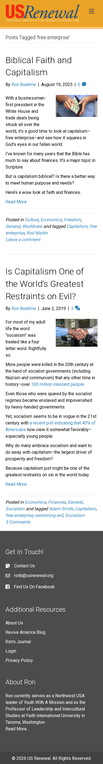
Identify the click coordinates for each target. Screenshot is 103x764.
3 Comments (17, 522)
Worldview (32, 226)
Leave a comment (22, 239)
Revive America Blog (25, 632)
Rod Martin (37, 233)
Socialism (15, 508)
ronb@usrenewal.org (33, 575)
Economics (51, 219)
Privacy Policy (19, 660)
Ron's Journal (18, 641)
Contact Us (24, 565)
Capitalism (76, 226)
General (12, 226)
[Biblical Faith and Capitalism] (77, 105)
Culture (31, 219)
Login (10, 651)
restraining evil (49, 515)
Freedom (72, 219)
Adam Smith (61, 508)
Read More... (17, 728)
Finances (57, 502)
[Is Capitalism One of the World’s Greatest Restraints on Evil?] (77, 332)
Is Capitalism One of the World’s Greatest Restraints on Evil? (44, 283)
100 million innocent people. (58, 384)
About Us (14, 623)
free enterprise (19, 515)
